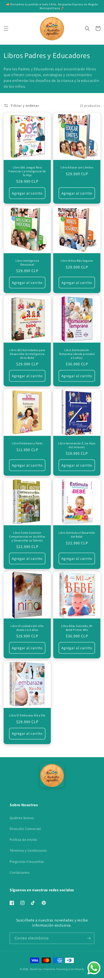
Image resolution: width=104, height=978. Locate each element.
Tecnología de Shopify (70, 969)
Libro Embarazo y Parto (27, 443)
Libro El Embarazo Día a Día (27, 715)
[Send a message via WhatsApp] (94, 968)
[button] (6, 28)
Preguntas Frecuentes (27, 861)
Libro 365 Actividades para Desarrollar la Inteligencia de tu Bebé (27, 353)
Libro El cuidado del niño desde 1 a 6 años (27, 628)
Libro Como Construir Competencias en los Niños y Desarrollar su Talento (27, 536)
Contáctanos (20, 872)
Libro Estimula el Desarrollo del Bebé (77, 534)
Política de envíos (23, 839)
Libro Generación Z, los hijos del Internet (76, 445)
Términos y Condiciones (28, 850)
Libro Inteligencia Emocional (27, 262)
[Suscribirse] (88, 938)
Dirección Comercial (25, 829)
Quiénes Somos (22, 818)
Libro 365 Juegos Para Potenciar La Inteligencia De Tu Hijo (27, 171)
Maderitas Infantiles (43, 969)
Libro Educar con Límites (76, 167)
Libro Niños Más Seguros (77, 260)
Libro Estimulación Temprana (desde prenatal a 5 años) (77, 353)
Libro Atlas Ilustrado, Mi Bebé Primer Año (77, 628)
